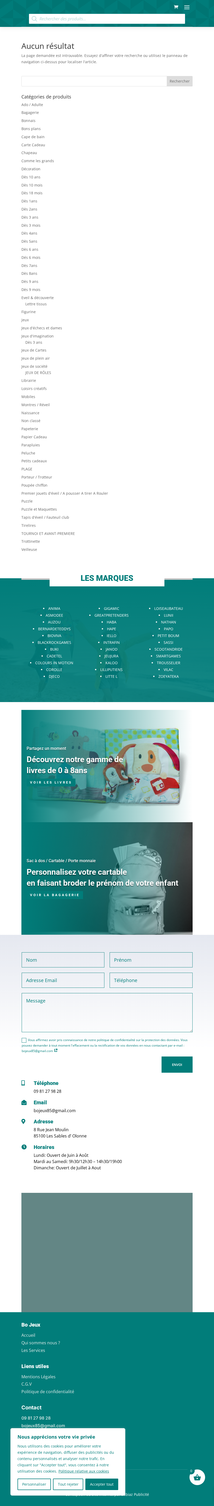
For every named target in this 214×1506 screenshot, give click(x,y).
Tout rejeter (68, 1484)
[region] (67, 1462)
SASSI (168, 642)
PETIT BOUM (168, 635)
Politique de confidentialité (47, 1391)
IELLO (111, 635)
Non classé (30, 420)
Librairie (28, 380)
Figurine (28, 311)
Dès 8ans (29, 273)
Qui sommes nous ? (40, 1343)
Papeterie (29, 428)
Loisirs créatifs (34, 388)
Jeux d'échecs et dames (41, 327)
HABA (111, 622)
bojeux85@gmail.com (55, 1110)
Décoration (30, 168)
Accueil (28, 1335)
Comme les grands (37, 160)
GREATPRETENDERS (111, 615)
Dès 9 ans (29, 281)
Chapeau (29, 152)
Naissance (30, 412)
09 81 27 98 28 (47, 1091)
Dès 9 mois (30, 289)
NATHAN (168, 622)
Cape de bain (33, 136)
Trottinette (30, 541)
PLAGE (26, 468)
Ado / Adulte (32, 104)
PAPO (168, 628)
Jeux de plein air (35, 358)
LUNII (168, 615)
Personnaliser (34, 1484)
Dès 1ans (29, 201)
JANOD (111, 649)
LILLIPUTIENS (111, 669)
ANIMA (54, 608)
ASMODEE (54, 615)
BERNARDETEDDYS (54, 628)
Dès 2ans (29, 209)
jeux (25, 319)
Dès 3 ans (29, 217)
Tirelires (28, 525)
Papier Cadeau (34, 436)
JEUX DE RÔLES (38, 372)
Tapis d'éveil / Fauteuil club (45, 517)
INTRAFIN (111, 642)
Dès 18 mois (32, 192)
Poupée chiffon (34, 485)
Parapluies (30, 444)
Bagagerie (30, 112)
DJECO (54, 676)
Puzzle (27, 501)
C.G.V (26, 1384)
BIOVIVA (54, 635)
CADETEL (54, 655)
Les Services (33, 1350)
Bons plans (31, 128)
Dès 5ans (29, 241)
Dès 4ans (29, 233)
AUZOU (54, 622)
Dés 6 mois (30, 257)
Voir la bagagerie (55, 895)
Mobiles (28, 396)
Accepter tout (102, 1484)
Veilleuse (29, 549)
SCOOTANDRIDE (168, 649)
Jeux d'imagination (37, 336)
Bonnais (28, 120)
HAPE (111, 628)
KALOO (111, 662)
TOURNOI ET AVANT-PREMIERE (48, 533)
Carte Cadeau (33, 144)
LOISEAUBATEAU (168, 608)
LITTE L (111, 676)
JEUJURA (111, 655)
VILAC (168, 669)
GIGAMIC (111, 608)
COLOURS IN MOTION (54, 662)
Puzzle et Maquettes (39, 509)
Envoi (177, 1064)
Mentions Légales (38, 1377)
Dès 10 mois (32, 185)
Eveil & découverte (37, 297)
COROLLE (54, 669)
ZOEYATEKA (168, 676)
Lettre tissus (36, 303)
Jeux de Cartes (33, 350)
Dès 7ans (29, 265)
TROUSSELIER (168, 662)
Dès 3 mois (30, 225)
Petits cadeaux (34, 460)
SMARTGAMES (168, 655)
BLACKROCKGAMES (54, 642)
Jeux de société (34, 366)
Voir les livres (51, 782)
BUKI (54, 649)
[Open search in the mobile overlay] (107, 19)
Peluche (28, 453)
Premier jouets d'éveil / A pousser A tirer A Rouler (64, 493)
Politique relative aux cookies (83, 1471)
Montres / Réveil (35, 404)
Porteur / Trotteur (36, 477)
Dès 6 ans (29, 249)
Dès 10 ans (30, 176)
